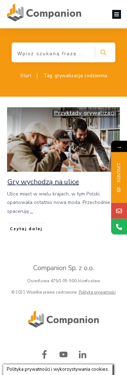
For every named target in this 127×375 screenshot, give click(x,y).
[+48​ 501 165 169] (119, 226)
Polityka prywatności (97, 292)
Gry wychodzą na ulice (43, 182)
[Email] (119, 210)
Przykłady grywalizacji (85, 113)
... (31, 211)
